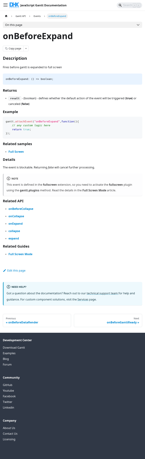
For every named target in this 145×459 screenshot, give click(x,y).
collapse (14, 231)
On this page (13, 25)
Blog (6, 359)
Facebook (9, 396)
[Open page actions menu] (26, 48)
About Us (9, 428)
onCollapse (16, 216)
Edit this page (16, 270)
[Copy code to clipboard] (138, 121)
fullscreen (116, 185)
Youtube (8, 391)
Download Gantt (14, 347)
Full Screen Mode (94, 190)
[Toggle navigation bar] (5, 5)
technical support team (102, 293)
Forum (7, 364)
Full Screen (16, 152)
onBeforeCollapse (20, 209)
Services (82, 299)
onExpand (15, 224)
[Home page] (6, 16)
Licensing (9, 439)
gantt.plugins (29, 190)
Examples (9, 353)
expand (13, 238)
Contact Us (10, 434)
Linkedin (8, 407)
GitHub (7, 385)
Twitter (7, 402)
